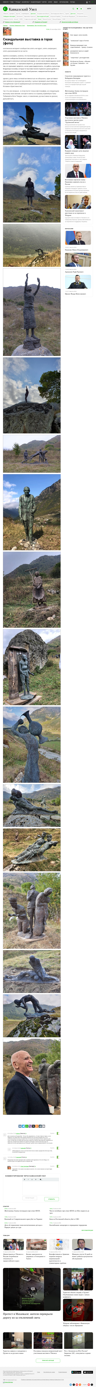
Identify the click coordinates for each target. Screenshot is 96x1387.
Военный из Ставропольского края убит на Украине (23, 1219)
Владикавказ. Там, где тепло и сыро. (36, 25)
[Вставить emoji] (40, 1179)
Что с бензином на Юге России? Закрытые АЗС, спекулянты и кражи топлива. (77, 1353)
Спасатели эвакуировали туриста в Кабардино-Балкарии (77, 77)
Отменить (51, 1199)
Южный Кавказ (56, 19)
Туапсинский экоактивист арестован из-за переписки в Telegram (75, 213)
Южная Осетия (47, 19)
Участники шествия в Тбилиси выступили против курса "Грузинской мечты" (76, 120)
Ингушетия (80, 13)
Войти (89, 8)
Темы (12, 2)
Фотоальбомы (64, 2)
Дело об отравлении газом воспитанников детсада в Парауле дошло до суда (23, 1226)
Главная (5, 25)
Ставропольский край (30, 19)
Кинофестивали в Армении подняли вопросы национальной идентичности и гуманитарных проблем (59, 1258)
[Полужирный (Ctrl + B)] (24, 1179)
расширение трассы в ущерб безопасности (79, 52)
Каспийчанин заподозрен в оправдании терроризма (68, 1225)
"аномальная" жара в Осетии (79, 41)
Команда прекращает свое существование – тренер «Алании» (81, 46)
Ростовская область (82, 16)
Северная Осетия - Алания (10, 19)
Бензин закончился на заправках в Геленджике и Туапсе (35, 1256)
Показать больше (48, 1360)
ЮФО (64, 19)
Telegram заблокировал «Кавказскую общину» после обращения (76, 1324)
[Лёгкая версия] (87, 2)
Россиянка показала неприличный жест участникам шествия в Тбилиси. (48, 1352)
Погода (72, 2)
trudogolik (23, 1148)
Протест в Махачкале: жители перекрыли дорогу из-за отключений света (28, 1315)
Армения (33, 13)
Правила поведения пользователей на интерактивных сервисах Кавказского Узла (42, 1379)
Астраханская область (43, 13)
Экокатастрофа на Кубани (69, 22)
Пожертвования (62, 1372)
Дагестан (73, 13)
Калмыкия (20, 16)
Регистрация (29, 1198)
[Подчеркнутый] (32, 1179)
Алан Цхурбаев (24, 1166)
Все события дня (87, 1230)
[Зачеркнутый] (36, 1179)
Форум (44, 2)
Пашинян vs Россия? (40, 22)
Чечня (39, 19)
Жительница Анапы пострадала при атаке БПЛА (76, 92)
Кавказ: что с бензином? (12, 22)
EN (92, 2)
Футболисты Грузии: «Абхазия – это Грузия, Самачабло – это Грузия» (80, 63)
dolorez (18, 1133)
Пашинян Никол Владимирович (76, 250)
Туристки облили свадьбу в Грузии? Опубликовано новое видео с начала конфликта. (76, 1294)
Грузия (67, 13)
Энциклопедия (35, 2)
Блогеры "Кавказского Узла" (17, 25)
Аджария (11, 13)
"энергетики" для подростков (79, 58)
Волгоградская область (57, 13)
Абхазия (5, 13)
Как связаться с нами (49, 1372)
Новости (5, 2)
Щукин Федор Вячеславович (75, 294)
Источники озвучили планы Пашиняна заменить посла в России (75, 182)
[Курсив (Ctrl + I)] (28, 1179)
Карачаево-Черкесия (30, 16)
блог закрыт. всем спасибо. (79, 35)
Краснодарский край (43, 16)
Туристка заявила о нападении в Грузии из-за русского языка (15, 1352)
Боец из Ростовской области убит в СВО (64, 1219)
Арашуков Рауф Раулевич (74, 272)
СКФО (21, 19)
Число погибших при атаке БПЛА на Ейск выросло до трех (69, 1212)
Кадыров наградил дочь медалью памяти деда (77, 152)
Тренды (17, 2)
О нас (38, 1372)
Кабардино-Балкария (9, 16)
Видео (56, 2)
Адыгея (18, 13)
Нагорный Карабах (55, 16)
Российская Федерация (68, 16)
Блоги (50, 2)
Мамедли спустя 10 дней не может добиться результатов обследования (82, 1256)
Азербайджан (25, 13)
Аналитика (25, 2)
